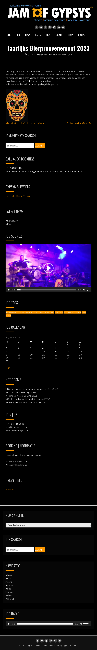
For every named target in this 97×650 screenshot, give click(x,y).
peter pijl (78, 312)
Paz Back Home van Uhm (19, 402)
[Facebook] (37, 27)
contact (82, 34)
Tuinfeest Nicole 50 (16, 395)
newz (27, 34)
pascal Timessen (69, 312)
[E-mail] (59, 27)
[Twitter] (41, 27)
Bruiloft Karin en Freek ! (78, 123)
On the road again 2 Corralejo (21, 399)
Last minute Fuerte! (16, 392)
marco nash (59, 312)
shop (70, 34)
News (10, 220)
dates (38, 34)
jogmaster (43, 54)
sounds (59, 34)
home (8, 34)
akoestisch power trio (39, 312)
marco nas (50, 312)
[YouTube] (45, 27)
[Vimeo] (54, 27)
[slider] (46, 289)
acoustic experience (12, 312)
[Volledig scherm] (88, 290)
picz (48, 34)
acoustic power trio (26, 312)
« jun (8, 367)
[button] (48, 268)
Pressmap (10, 489)
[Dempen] (84, 290)
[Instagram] (50, 27)
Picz (9, 224)
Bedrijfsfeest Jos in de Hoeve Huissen (25, 123)
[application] (48, 268)
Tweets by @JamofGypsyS (18, 196)
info (18, 34)
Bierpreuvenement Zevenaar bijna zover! (27, 389)
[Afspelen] (9, 290)
